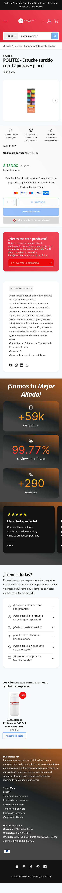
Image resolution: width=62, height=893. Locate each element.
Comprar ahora (31, 211)
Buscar (6, 791)
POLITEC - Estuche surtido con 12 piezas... (35, 46)
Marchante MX (24, 876)
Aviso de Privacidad (13, 804)
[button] (5, 21)
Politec (7, 56)
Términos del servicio (14, 808)
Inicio (8, 46)
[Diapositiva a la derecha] (55, 100)
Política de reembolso (14, 813)
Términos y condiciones (15, 796)
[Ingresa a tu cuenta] (49, 21)
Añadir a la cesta (14, 735)
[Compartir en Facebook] (11, 365)
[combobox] (39, 36)
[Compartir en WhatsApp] (16, 365)
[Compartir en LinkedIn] (22, 365)
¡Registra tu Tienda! (13, 817)
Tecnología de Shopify (41, 876)
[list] (31, 449)
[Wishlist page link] (42, 21)
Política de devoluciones (15, 800)
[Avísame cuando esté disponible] (50, 263)
